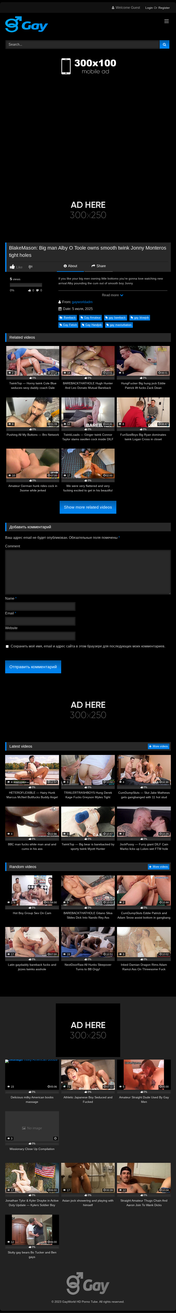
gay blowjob (141, 317)
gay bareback (117, 317)
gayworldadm (82, 302)
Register (164, 7)
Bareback (70, 317)
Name (11, 598)
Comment (12, 546)
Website (11, 628)
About (72, 266)
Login (149, 7)
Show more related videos (88, 507)
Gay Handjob (93, 324)
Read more (111, 295)
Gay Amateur (92, 317)
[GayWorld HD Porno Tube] (88, 25)
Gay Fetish (70, 324)
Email (10, 613)
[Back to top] (162, 1300)
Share (101, 266)
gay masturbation (120, 324)
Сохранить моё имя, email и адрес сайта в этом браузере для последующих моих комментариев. (88, 646)
